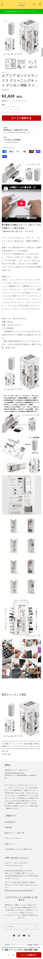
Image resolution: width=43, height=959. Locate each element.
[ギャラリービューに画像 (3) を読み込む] (32, 64)
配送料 (4, 100)
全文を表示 (5, 89)
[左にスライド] (2, 64)
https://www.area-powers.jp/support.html (19, 890)
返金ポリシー (10, 844)
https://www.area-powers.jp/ (14, 772)
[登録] (35, 926)
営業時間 (8, 827)
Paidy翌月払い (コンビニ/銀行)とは (18, 849)
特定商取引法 (10, 822)
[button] (34, 4)
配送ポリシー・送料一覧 (14, 833)
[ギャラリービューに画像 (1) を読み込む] (10, 64)
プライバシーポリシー (13, 838)
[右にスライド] (40, 64)
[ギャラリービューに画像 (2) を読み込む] (21, 64)
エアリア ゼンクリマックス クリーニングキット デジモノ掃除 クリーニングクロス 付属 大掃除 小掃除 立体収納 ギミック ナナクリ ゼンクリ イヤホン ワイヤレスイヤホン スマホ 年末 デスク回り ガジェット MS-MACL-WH (21, 746)
